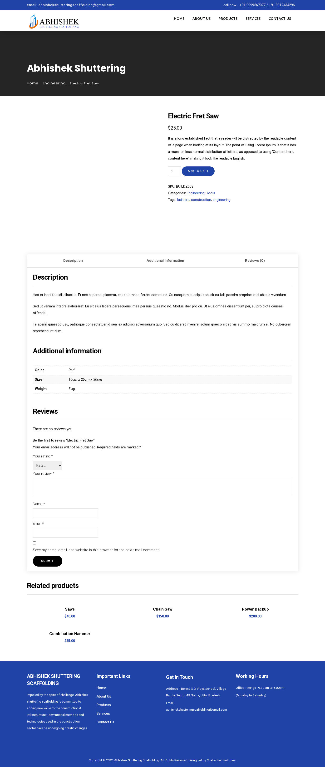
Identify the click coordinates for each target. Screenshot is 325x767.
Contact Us (280, 18)
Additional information (165, 260)
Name (39, 504)
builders (183, 200)
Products (228, 18)
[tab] (73, 261)
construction (201, 200)
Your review (43, 473)
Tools (210, 193)
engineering (222, 200)
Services (253, 18)
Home (179, 18)
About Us (201, 18)
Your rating (43, 456)
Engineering (54, 83)
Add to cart (198, 171)
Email (38, 523)
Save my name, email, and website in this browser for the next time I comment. (96, 550)
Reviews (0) (255, 260)
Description (73, 260)
